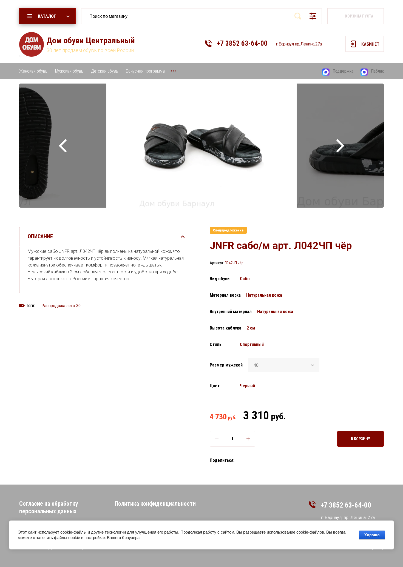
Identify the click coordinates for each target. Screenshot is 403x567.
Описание (40, 236)
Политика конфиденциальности (155, 503)
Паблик (377, 71)
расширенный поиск (313, 16)
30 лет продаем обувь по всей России (90, 50)
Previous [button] (62, 146)
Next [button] (340, 146)
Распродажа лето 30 (61, 305)
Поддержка (343, 71)
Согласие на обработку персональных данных (48, 507)
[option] (201, 146)
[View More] (173, 71)
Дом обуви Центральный (91, 40)
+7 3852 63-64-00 (242, 43)
